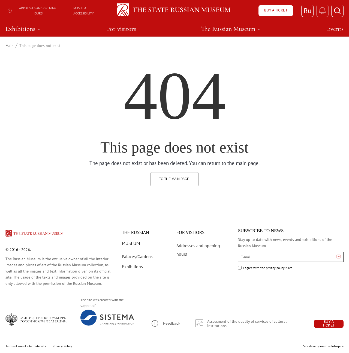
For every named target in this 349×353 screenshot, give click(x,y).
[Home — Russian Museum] (174, 10)
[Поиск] (337, 11)
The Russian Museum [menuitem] (231, 29)
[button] (165, 323)
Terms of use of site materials (25, 346)
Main (9, 45)
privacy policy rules (279, 268)
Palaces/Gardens (137, 256)
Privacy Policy (62, 346)
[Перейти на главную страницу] (34, 234)
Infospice (337, 346)
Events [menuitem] (335, 29)
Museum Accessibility (83, 10)
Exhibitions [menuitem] (23, 29)
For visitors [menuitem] (121, 29)
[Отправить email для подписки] (338, 257)
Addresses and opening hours (37, 10)
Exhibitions (132, 266)
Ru (307, 10)
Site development (315, 346)
